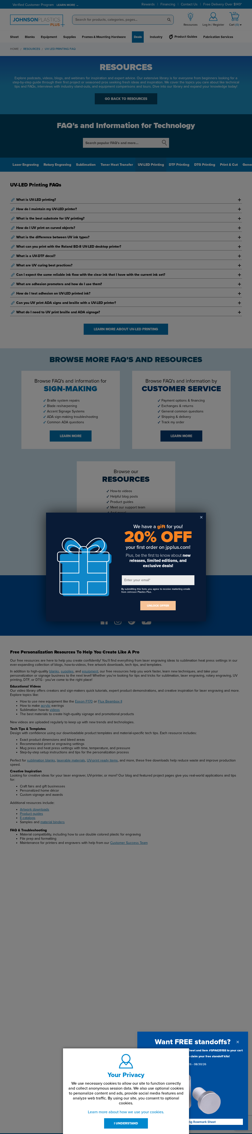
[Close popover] (238, 1042)
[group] (192, 1058)
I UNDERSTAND (126, 1123)
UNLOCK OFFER (158, 605)
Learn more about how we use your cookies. (126, 1112)
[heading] (192, 1042)
